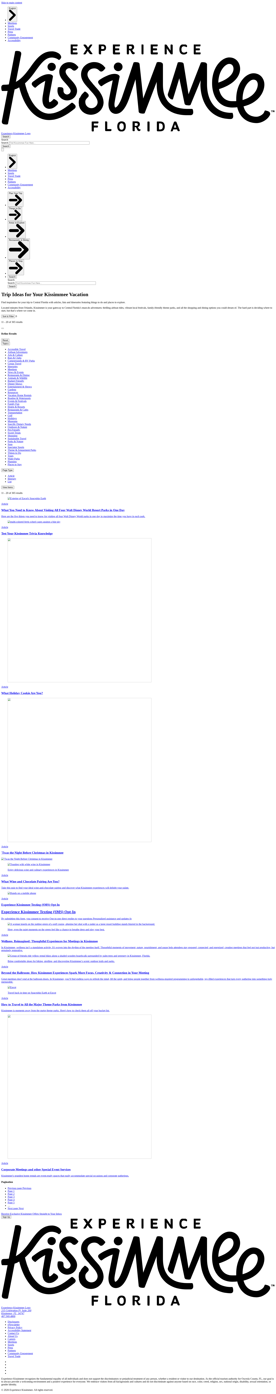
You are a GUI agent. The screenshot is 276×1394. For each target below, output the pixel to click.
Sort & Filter (8, 316)
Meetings (12, 23)
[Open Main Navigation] (2, 149)
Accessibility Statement (19, 1330)
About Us (13, 1336)
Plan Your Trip (15, 193)
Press (10, 31)
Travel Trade (14, 29)
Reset (5, 340)
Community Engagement (20, 37)
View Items (8, 487)
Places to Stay (16, 261)
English (12, 8)
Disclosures (13, 1321)
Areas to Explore (16, 223)
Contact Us (13, 1333)
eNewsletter (14, 1324)
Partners (12, 34)
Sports (11, 26)
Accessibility (14, 40)
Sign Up (6, 1217)
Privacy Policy (15, 1327)
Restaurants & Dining (19, 240)
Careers (11, 1339)
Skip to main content (11, 2)
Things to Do (15, 208)
